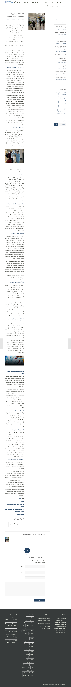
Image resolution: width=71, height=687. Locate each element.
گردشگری (25, 672)
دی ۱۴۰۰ (64, 100)
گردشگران (31, 672)
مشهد (32, 659)
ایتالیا (27, 620)
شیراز (32, 643)
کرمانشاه (23, 667)
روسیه (26, 633)
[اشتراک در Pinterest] (14, 524)
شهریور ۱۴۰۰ (63, 108)
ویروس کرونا (26, 664)
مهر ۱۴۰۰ (64, 106)
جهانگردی (31, 633)
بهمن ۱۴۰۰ (63, 98)
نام (21, 566)
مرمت (26, 656)
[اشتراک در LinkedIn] (10, 524)
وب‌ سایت (20, 577)
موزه (28, 659)
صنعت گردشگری (29, 649)
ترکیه (25, 628)
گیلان (32, 675)
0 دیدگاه (14, 19)
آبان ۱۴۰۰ (63, 104)
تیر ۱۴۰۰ (64, 111)
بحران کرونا (25, 622)
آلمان (32, 617)
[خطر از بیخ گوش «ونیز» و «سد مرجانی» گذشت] (69, 343)
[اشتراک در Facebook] (22, 524)
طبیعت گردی (30, 651)
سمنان (31, 638)
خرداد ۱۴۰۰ (63, 113)
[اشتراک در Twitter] (18, 524)
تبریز (24, 625)
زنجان (32, 636)
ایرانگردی (31, 622)
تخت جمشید (30, 628)
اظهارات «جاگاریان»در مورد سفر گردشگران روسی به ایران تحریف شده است (11, 625)
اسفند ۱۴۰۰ (63, 96)
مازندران (31, 656)
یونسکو (24, 675)
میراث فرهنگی (30, 662)
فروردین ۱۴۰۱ (62, 94)
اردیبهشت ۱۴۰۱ (62, 92)
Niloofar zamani (18, 21)
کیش (28, 670)
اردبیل (27, 617)
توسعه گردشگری (25, 630)
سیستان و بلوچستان (29, 641)
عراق (25, 651)
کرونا (32, 670)
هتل (24, 662)
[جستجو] (47, 6)
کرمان (28, 667)
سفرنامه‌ (23, 636)
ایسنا (20, 498)
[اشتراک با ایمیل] (6, 524)
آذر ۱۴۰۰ (64, 102)
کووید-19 (17, 514)
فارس (32, 654)
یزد (28, 675)
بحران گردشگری (30, 625)
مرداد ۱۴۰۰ (63, 109)
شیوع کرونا (26, 643)
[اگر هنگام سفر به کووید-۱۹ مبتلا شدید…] (36, 21)
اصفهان (31, 620)
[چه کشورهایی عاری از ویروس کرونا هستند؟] (7, 539)
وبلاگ (8, 19)
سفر (28, 636)
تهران (32, 630)
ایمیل (21, 572)
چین (32, 667)
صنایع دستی (30, 646)
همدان (31, 664)
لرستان (27, 654)
